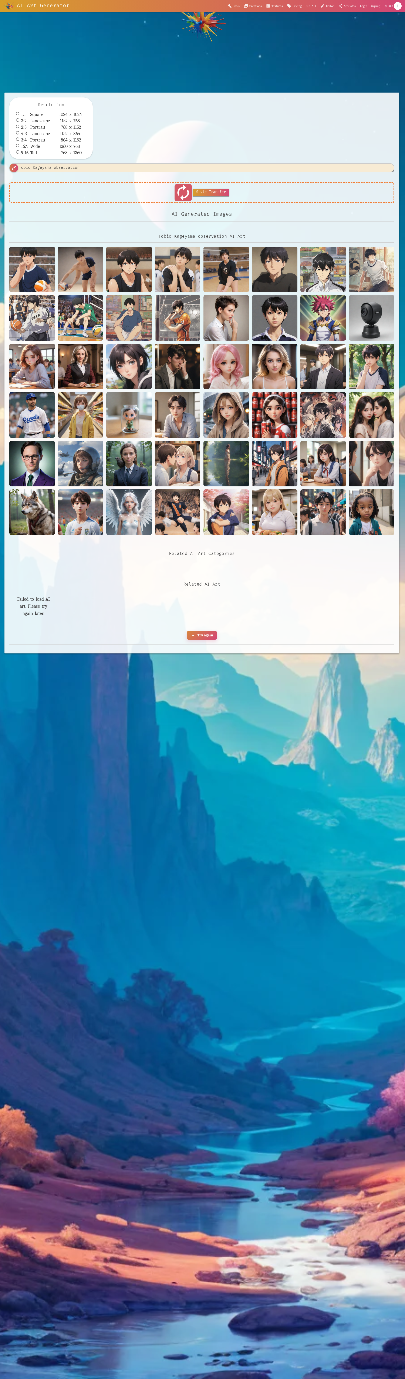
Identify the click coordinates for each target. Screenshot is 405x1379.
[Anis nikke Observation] (274, 366)
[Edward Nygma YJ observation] (32, 463)
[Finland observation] (177, 463)
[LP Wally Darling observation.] (323, 512)
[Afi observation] (129, 366)
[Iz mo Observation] (323, 463)
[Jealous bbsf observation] (371, 463)
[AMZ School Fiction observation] (32, 366)
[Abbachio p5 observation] (80, 366)
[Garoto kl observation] (274, 463)
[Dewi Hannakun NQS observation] (371, 415)
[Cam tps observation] (129, 415)
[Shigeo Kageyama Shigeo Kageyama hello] (274, 318)
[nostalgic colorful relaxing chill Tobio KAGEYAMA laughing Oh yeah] (129, 318)
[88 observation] (226, 318)
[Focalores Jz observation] (226, 463)
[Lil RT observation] (371, 512)
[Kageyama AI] (177, 512)
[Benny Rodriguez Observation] (32, 415)
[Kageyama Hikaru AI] (226, 512)
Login (363, 6)
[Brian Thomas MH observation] (80, 415)
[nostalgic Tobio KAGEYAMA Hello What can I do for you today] (371, 269)
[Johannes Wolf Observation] (32, 512)
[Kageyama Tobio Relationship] (177, 269)
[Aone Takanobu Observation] (323, 366)
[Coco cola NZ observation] (274, 415)
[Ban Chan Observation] (371, 366)
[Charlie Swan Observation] (177, 415)
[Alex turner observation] (177, 366)
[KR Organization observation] (129, 512)
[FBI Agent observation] (129, 463)
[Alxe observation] (226, 366)
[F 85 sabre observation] (80, 463)
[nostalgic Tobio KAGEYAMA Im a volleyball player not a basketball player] (32, 318)
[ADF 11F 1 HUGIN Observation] (371, 318)
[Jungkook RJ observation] (80, 512)
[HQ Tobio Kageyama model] (80, 269)
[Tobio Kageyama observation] (32, 269)
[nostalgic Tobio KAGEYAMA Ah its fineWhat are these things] (323, 269)
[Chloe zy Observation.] (226, 415)
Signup (375, 6)
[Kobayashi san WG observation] (274, 512)
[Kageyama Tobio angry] (129, 269)
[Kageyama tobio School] (226, 269)
